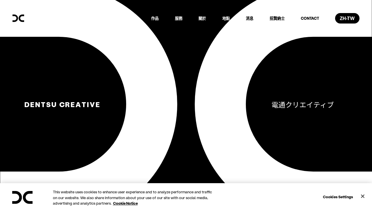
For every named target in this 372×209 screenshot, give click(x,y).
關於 (202, 18)
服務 (179, 18)
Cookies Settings (338, 196)
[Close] (362, 196)
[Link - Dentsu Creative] (18, 18)
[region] (186, 196)
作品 (155, 18)
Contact (310, 18)
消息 (249, 18)
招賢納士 (277, 18)
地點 (226, 18)
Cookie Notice (125, 203)
